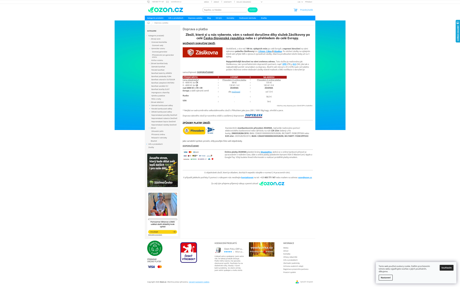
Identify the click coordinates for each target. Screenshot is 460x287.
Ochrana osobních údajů (293, 266)
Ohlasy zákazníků (243, 2)
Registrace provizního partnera (295, 269)
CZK (299, 2)
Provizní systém (289, 272)
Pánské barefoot (157, 70)
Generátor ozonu (158, 48)
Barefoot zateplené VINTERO (162, 83)
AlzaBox (278, 51)
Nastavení (386, 277)
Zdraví (216, 2)
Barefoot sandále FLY (159, 86)
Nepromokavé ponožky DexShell (164, 115)
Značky (151, 147)
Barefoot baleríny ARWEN (161, 73)
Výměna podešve (158, 96)
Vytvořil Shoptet (306, 281)
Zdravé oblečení (157, 102)
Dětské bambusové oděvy (161, 112)
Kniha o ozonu (157, 60)
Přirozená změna (158, 134)
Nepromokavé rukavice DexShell (164, 118)
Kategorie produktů (156, 35)
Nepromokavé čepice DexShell (163, 121)
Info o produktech (155, 144)
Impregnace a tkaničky (160, 92)
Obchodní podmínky (291, 263)
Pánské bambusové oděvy (161, 109)
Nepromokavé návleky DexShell (164, 125)
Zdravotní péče (157, 131)
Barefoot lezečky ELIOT (160, 89)
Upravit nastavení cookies (199, 282)
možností (236, 91)
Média (206, 2)
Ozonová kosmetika (159, 42)
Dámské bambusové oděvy (162, 105)
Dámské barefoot (158, 66)
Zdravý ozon (156, 39)
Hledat (253, 10)
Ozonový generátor (159, 52)
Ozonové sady (157, 45)
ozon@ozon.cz (305, 177)
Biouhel (154, 141)
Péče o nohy (156, 99)
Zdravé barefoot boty (159, 63)
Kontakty (228, 2)
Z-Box (269, 51)
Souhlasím (446, 267)
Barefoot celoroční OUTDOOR (163, 79)
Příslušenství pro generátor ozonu (163, 56)
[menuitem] (155, 18)
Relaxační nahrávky (159, 138)
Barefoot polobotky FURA (161, 76)
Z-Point (261, 51)
